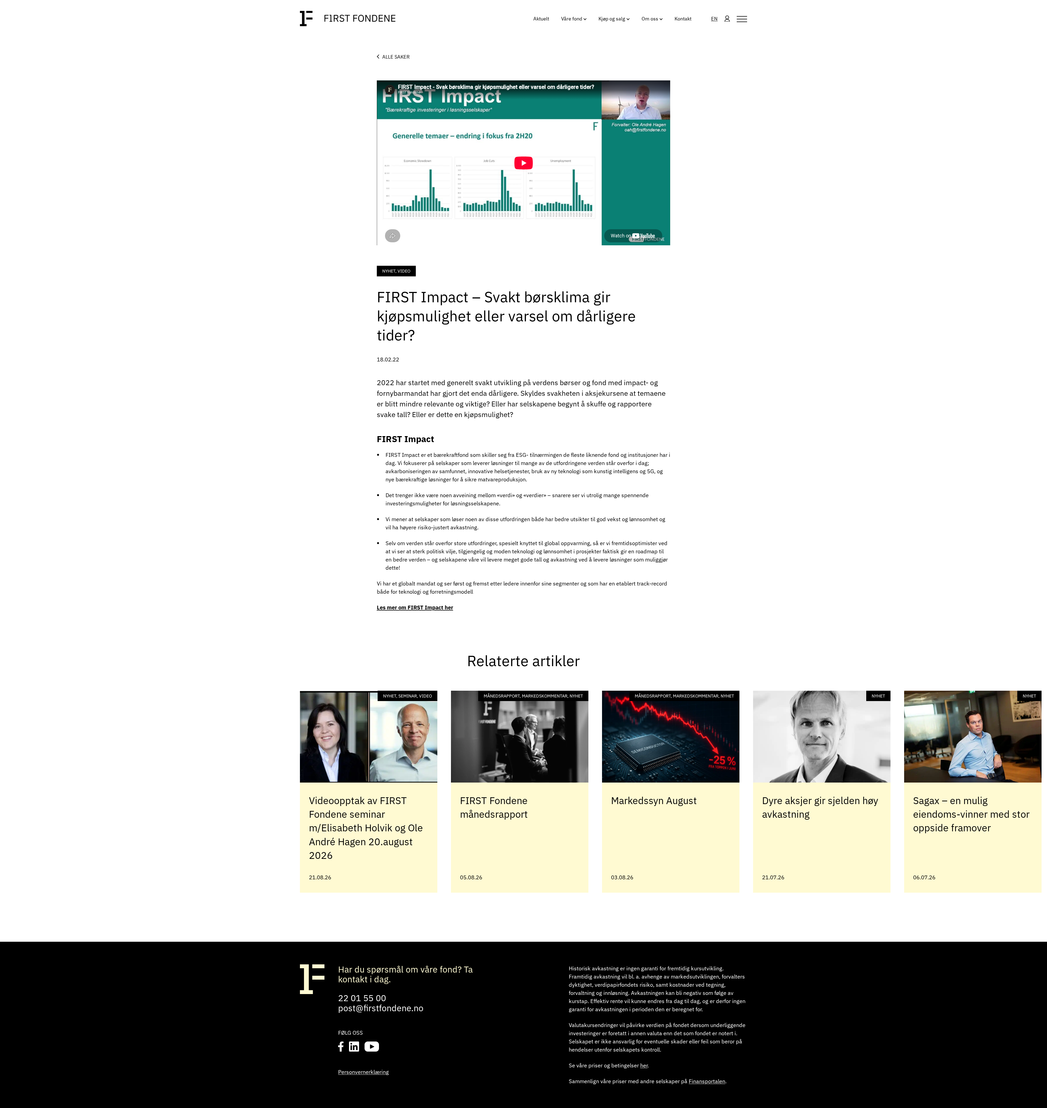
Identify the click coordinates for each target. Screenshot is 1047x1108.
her (644, 1065)
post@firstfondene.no (380, 1008)
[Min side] (727, 19)
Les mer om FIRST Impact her (415, 607)
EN (714, 19)
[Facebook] (340, 1047)
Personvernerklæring (363, 1072)
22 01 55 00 (362, 998)
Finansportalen (707, 1081)
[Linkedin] (354, 1047)
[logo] (347, 19)
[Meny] (742, 19)
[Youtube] (372, 1047)
